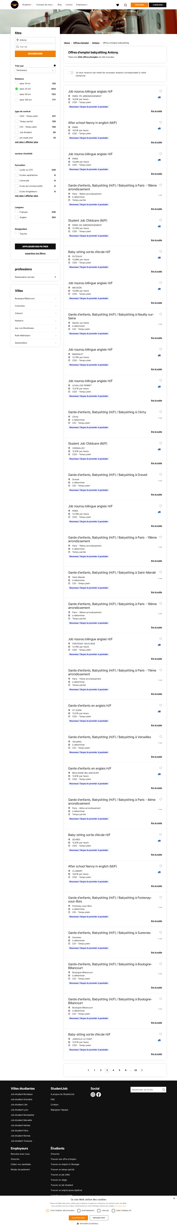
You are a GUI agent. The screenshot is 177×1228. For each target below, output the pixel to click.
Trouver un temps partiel (62, 1169)
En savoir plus (120, 1206)
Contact (68, 5)
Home (67, 43)
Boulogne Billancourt (25, 298)
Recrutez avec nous (20, 1154)
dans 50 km (25, 94)
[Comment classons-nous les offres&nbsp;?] (55, 65)
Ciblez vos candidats (21, 1164)
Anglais (23, 217)
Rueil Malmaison (22, 335)
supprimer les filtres (35, 253)
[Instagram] (93, 1094)
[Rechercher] (125, 4)
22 (135, 1070)
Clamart (19, 313)
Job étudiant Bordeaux (22, 1094)
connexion (157, 5)
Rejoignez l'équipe (59, 1109)
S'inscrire (139, 5)
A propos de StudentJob (62, 1094)
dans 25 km (25, 88)
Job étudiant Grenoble (21, 1099)
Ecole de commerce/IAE (31, 186)
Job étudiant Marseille (21, 1120)
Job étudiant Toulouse (21, 1141)
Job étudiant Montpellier (22, 1115)
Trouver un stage (59, 1180)
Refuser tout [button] (99, 1218)
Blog (60, 5)
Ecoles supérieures (28, 175)
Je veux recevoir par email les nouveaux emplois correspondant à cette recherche (111, 74)
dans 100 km (26, 99)
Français (23, 212)
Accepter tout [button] (78, 1218)
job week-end (26, 137)
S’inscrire (15, 1159)
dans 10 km (25, 83)
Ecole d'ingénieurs (28, 191)
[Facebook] (99, 1094)
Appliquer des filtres (35, 246)
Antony (95, 43)
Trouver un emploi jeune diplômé (66, 1190)
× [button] (174, 1198)
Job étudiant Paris (19, 1130)
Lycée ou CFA (26, 169)
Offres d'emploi (81, 43)
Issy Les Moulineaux (24, 328)
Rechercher (35, 53)
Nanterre (19, 320)
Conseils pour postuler (61, 1195)
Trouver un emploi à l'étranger (65, 1164)
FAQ (52, 1099)
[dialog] (88, 1212)
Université (24, 180)
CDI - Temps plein (28, 127)
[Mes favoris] (118, 4)
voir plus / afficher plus (26, 142)
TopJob (23, 233)
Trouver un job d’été (60, 1174)
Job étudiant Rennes (20, 1135)
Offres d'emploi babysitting (116, 43)
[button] (88, 1223)
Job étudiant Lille (19, 1104)
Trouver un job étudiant (62, 1185)
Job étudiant (26, 132)
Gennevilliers (21, 343)
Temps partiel (26, 121)
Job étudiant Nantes (20, 1125)
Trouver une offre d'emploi (63, 1159)
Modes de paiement (20, 1169)
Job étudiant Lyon (19, 1109)
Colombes (20, 306)
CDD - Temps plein (29, 116)
